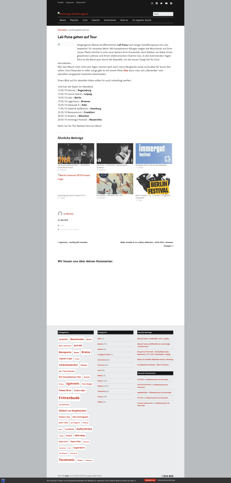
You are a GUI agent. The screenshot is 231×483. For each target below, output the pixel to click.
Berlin (89, 339)
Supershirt (79, 447)
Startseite (62, 30)
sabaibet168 (142, 392)
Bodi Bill (78, 345)
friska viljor (80, 390)
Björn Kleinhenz (65, 346)
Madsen (69, 435)
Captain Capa (65, 358)
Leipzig (61, 436)
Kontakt (61, 2)
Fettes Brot (65, 390)
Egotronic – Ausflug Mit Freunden (73, 242)
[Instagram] (152, 3)
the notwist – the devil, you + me (110, 195)
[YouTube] (166, 3)
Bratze (86, 352)
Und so (124, 20)
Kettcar (86, 423)
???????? (140, 398)
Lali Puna (64, 229)
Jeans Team (63, 422)
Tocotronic (67, 460)
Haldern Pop (64, 417)
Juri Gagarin (75, 423)
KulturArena (84, 429)
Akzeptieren (150, 480)
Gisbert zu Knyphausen (72, 410)
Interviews (110, 20)
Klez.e (61, 429)
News (63, 20)
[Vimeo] (171, 3)
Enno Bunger (87, 384)
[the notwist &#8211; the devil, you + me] (115, 183)
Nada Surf (63, 441)
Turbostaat (88, 460)
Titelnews (101, 391)
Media (100, 375)
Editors (61, 384)
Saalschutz (62, 448)
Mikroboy (80, 435)
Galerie (96, 20)
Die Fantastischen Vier (70, 377)
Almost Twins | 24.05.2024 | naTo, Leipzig (153, 339)
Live (85, 20)
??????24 (140, 379)
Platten (74, 20)
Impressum (70, 2)
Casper (77, 359)
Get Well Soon (64, 405)
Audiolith (63, 339)
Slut (69, 448)
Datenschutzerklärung (166, 480)
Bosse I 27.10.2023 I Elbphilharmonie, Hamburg (155, 359)
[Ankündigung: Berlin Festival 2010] (76, 183)
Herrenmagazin (80, 416)
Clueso (83, 365)
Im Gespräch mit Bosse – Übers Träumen (153, 365)
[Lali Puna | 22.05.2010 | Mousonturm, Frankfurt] (115, 153)
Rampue (86, 442)
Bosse (76, 352)
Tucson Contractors (145, 403)
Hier (126, 70)
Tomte (80, 460)
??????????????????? (144, 385)
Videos (100, 402)
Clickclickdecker (68, 365)
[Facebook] (157, 3)
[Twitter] (161, 3)
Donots (87, 377)
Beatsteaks (77, 339)
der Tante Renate (67, 371)
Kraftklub (69, 429)
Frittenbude (69, 397)
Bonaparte (65, 352)
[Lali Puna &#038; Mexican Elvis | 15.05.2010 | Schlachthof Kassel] (76, 153)
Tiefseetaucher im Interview (157, 379)
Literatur (101, 365)
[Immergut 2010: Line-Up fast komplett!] (154, 153)
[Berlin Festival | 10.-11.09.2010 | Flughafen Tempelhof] (154, 183)
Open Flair (75, 441)
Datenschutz (80, 2)
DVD (99, 339)
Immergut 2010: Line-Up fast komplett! (151, 165)
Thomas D (73, 453)
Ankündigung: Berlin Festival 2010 (71, 195)
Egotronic (72, 383)
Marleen (70, 214)
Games (100, 349)
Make (67, 476)
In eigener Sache (141, 20)
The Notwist (74, 229)
